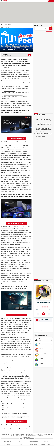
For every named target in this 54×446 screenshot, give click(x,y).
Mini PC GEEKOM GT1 (9, 91)
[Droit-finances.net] (46, 442)
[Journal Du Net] (20, 441)
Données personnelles (38, 434)
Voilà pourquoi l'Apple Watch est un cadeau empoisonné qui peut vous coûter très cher (43, 125)
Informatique (7, 24)
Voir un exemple (49, 31)
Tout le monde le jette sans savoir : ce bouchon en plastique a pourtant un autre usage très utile (44, 135)
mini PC (19, 78)
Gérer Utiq (12, 435)
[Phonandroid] (46, 444)
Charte (16, 435)
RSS (19, 435)
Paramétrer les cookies (47, 434)
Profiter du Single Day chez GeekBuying (16, 421)
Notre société (16, 434)
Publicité (22, 434)
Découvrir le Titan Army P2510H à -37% (16, 315)
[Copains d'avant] (7, 444)
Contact (25, 434)
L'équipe (12, 434)
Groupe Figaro (31, 435)
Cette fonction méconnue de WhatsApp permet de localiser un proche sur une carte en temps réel (43, 119)
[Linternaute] (33, 441)
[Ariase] (33, 444)
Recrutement (30, 434)
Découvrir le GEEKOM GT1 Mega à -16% (16, 223)
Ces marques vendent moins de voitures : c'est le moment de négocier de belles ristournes (44, 130)
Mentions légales (24, 435)
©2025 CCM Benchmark (39, 435)
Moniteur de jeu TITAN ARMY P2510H (13, 95)
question (51, 0)
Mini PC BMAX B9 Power (10, 87)
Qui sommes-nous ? (6, 434)
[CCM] (5, 1)
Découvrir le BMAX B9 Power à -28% (16, 138)
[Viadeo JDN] (20, 444)
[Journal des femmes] (7, 442)
